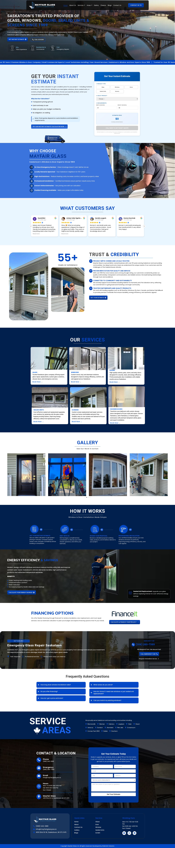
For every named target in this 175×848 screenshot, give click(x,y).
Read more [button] (36, 234)
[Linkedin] (134, 833)
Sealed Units (103, 91)
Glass (103, 87)
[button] (49, 126)
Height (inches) (122, 105)
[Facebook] (124, 833)
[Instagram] (129, 833)
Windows (117, 87)
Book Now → (37, 382)
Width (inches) (100, 105)
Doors (131, 87)
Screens (117, 91)
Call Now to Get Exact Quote (117, 128)
